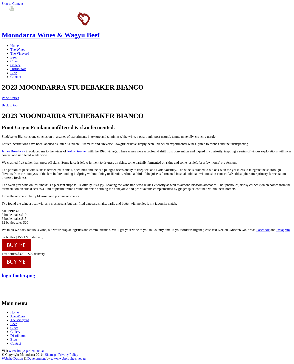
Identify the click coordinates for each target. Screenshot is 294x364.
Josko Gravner (77, 151)
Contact (15, 77)
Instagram (283, 230)
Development (36, 358)
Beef (13, 57)
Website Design (12, 358)
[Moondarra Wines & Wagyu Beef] (46, 24)
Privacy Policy (68, 354)
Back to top (9, 105)
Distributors (18, 69)
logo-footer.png (18, 275)
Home (14, 45)
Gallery (15, 65)
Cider (14, 61)
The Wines (17, 49)
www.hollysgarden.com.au (27, 351)
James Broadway (13, 151)
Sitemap (50, 354)
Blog (13, 73)
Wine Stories (10, 98)
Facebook (263, 230)
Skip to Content (12, 3)
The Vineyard (19, 53)
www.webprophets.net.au (68, 358)
